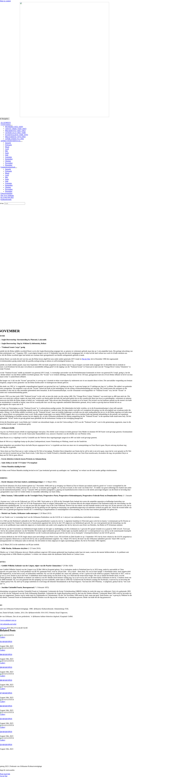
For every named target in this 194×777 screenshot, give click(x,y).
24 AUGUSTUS (6, 732)
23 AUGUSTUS (6, 745)
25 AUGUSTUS (6, 719)
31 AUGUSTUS (6, 642)
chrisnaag (3, 628)
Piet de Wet (86, 359)
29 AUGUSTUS (6, 667)
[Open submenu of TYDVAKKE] (11, 125)
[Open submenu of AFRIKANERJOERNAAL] (21, 141)
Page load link (5, 774)
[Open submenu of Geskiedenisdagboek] (16, 167)
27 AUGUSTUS (6, 693)
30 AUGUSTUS (6, 654)
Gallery (2, 637)
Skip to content (5, 1)
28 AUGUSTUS (6, 680)
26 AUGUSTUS (6, 706)
